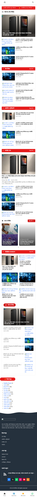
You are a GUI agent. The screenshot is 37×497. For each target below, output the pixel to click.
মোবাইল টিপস (6, 403)
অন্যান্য (5, 385)
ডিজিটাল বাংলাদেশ (7, 394)
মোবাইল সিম (6, 408)
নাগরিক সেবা (6, 395)
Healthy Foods (7, 383)
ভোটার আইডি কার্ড (7, 401)
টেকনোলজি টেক (7, 392)
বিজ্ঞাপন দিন (4, 459)
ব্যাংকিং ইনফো (6, 399)
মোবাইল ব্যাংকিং (7, 404)
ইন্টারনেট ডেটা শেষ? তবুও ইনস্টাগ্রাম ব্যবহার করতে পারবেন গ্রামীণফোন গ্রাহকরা (9, 296)
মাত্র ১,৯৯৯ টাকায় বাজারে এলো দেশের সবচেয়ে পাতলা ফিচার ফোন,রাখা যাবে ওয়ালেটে (9, 268)
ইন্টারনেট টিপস (6, 386)
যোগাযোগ (3, 457)
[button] (32, 2)
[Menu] (4, 2)
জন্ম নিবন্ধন (6, 388)
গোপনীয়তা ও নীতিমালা (6, 462)
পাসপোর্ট (5, 397)
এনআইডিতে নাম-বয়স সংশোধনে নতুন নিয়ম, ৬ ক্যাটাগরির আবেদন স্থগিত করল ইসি (26, 296)
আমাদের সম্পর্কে (5, 454)
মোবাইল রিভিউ (6, 406)
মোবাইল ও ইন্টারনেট (5, 439)
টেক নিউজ (6, 390)
